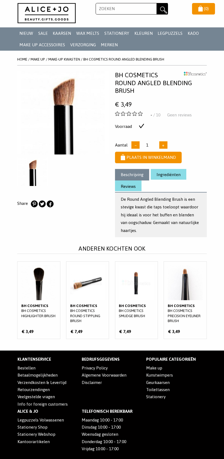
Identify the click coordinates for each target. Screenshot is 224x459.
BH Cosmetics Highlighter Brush (38, 300)
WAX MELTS (87, 33)
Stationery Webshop (36, 434)
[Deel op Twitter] (42, 204)
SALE (43, 33)
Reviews (128, 186)
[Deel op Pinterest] (34, 204)
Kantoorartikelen (33, 441)
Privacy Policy (95, 368)
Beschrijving (132, 174)
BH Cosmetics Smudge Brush (136, 300)
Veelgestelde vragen (36, 396)
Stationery (156, 396)
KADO (193, 33)
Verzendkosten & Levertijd (41, 382)
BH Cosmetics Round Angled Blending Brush (123, 59)
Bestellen (26, 368)
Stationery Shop (32, 427)
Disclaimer (92, 382)
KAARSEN (62, 33)
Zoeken (162, 9)
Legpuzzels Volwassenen (40, 420)
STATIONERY (116, 33)
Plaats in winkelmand (151, 157)
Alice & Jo (27, 411)
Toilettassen (158, 389)
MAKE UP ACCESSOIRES (42, 44)
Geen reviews (179, 115)
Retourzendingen (33, 389)
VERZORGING (83, 44)
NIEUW (26, 33)
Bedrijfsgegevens (101, 359)
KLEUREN (143, 33)
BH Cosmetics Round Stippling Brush (87, 300)
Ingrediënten (169, 174)
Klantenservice (34, 359)
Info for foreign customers (42, 404)
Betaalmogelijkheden (37, 375)
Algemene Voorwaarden (104, 375)
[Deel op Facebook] (50, 204)
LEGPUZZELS (170, 33)
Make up (154, 368)
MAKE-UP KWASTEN (64, 59)
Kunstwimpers (159, 375)
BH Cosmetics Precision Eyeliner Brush (185, 300)
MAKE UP (38, 59)
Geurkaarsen (158, 382)
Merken (109, 44)
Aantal (121, 145)
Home (22, 59)
